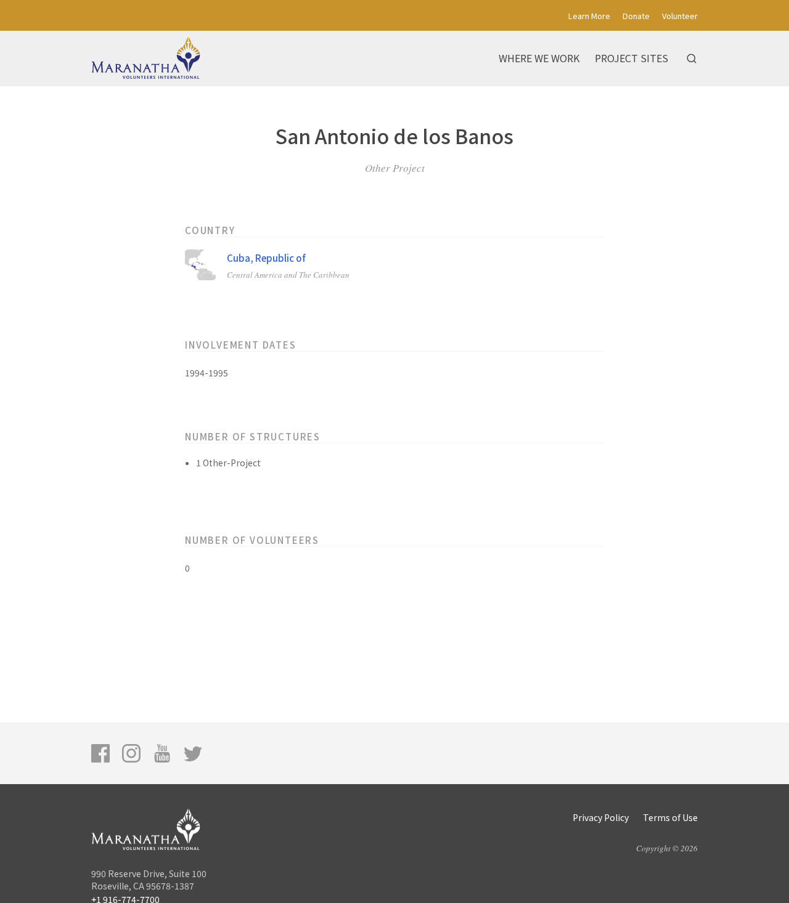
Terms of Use (670, 817)
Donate (636, 16)
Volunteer (680, 16)
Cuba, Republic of (266, 257)
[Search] (691, 58)
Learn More (589, 16)
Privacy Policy (601, 817)
